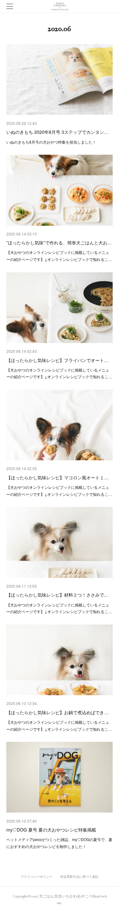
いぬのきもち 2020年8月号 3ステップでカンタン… (57, 132)
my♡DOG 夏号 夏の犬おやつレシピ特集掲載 (51, 829)
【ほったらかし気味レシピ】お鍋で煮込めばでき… (57, 712)
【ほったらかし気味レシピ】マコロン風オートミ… (57, 477)
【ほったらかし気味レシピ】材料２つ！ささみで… (57, 595)
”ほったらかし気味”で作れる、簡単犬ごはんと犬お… (59, 242)
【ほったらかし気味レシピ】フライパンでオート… (57, 360)
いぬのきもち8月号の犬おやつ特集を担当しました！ (51, 142)
